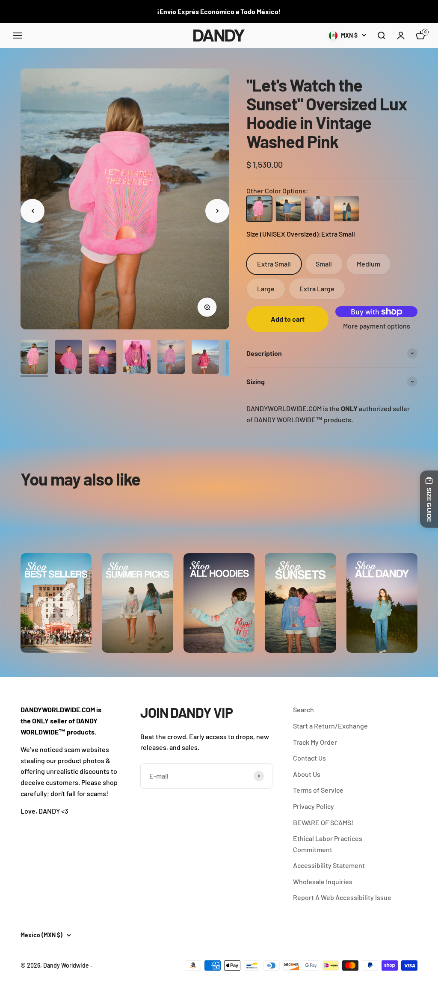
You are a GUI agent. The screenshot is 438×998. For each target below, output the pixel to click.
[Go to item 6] (205, 358)
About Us (306, 774)
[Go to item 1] (34, 358)
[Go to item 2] (68, 358)
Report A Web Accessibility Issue (342, 897)
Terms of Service (318, 790)
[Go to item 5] (171, 358)
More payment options (376, 326)
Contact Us (309, 758)
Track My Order (315, 742)
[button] (381, 35)
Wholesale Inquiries (322, 881)
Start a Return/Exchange (330, 726)
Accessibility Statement (329, 865)
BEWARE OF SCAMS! (323, 822)
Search (303, 709)
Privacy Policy (313, 806)
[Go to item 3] (102, 358)
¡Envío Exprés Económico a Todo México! (219, 11)
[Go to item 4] (137, 358)
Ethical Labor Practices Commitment (327, 843)
